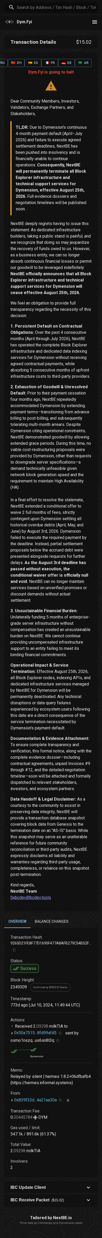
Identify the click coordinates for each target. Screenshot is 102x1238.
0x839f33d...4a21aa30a (35, 1099)
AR (83, 63)
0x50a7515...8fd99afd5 (35, 1032)
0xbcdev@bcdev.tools (30, 897)
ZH (16, 63)
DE (66, 63)
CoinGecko (45, 1223)
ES (33, 63)
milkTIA (55, 1026)
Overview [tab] (17, 921)
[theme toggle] (94, 22)
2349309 (18, 986)
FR (50, 63)
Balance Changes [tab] (52, 921)
